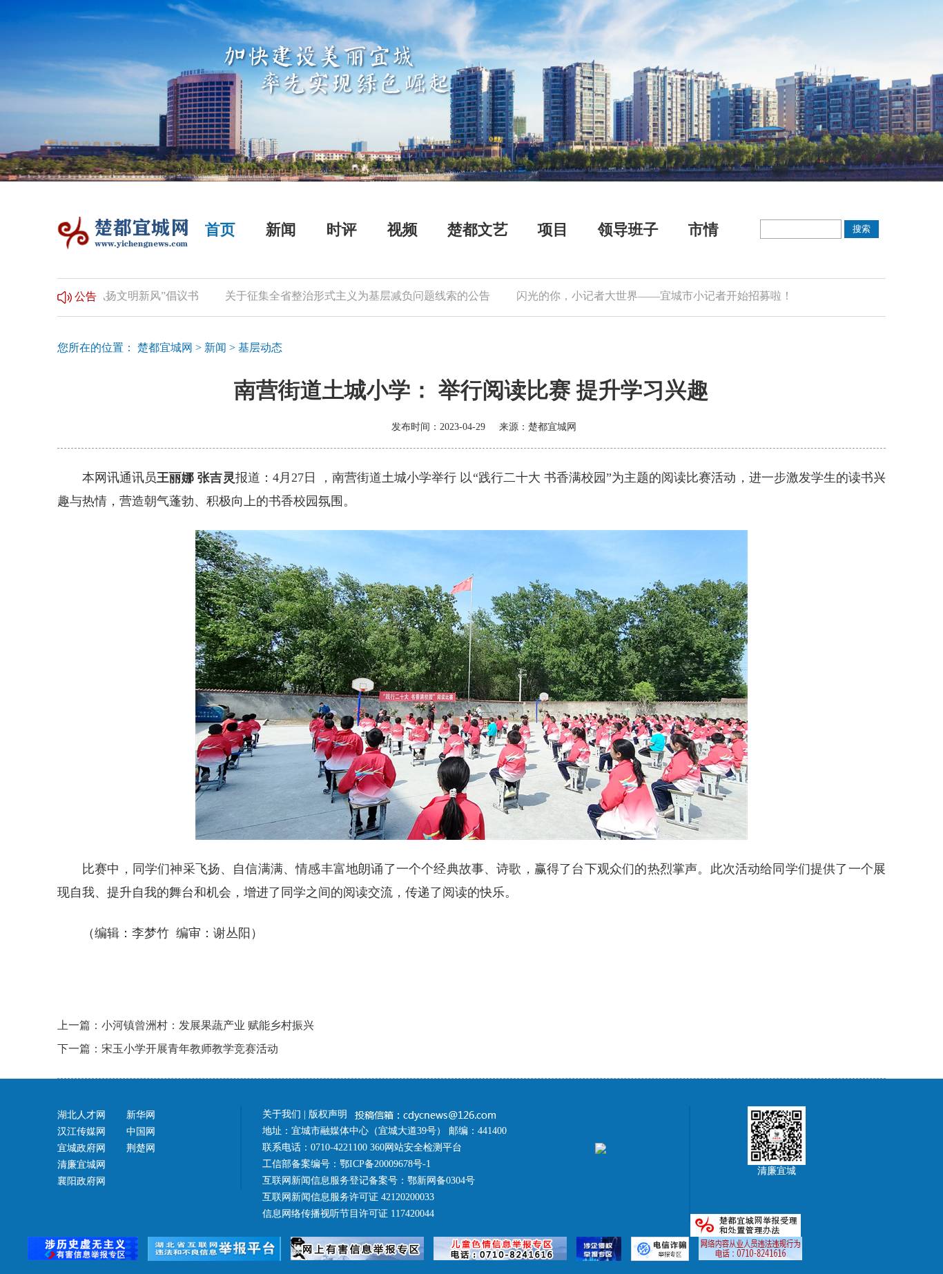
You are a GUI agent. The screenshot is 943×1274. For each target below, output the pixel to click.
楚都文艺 (477, 229)
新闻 (281, 229)
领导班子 (628, 229)
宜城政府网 (81, 1148)
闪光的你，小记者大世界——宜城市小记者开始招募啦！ (630, 296)
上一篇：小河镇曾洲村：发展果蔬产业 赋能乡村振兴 (185, 1025)
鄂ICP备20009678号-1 (385, 1164)
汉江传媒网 (81, 1131)
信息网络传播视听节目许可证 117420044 (348, 1213)
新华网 (140, 1115)
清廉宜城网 (81, 1164)
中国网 (140, 1131)
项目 (553, 229)
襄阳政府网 (81, 1181)
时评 (342, 229)
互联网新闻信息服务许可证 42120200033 (348, 1197)
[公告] (64, 296)
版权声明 (329, 1114)
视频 (402, 229)
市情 (703, 229)
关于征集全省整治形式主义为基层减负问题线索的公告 (333, 296)
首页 (220, 229)
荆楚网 (140, 1148)
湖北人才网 (81, 1115)
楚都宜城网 (165, 347)
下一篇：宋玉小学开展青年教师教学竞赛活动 (167, 1049)
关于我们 (281, 1114)
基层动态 (260, 347)
